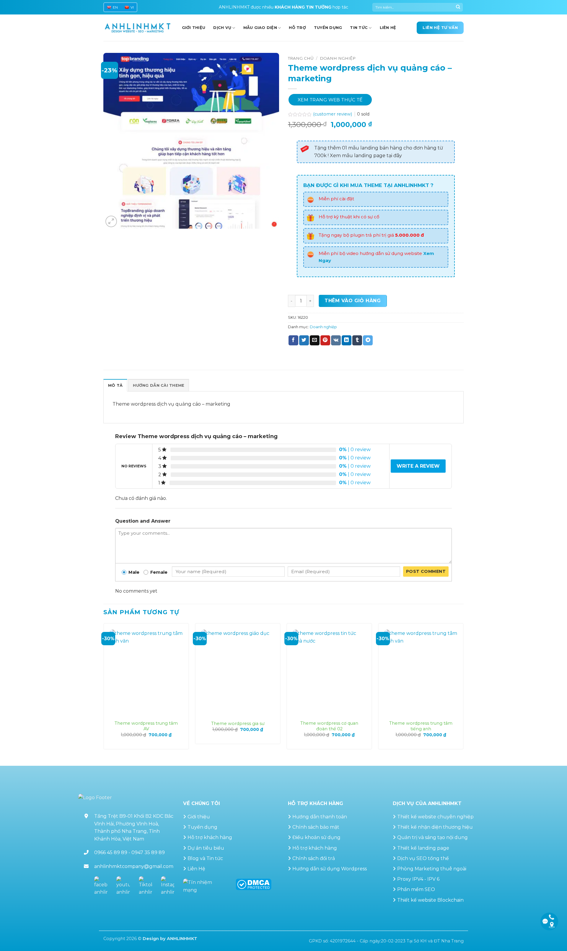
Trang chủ (301, 58)
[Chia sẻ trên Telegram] (368, 340)
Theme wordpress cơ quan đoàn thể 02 (329, 726)
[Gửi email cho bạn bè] (315, 340)
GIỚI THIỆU (194, 27)
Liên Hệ (196, 869)
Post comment (426, 571)
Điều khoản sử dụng (316, 837)
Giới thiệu (199, 817)
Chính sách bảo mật (315, 827)
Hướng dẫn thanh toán (319, 817)
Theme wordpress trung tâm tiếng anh (420, 726)
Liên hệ (388, 27)
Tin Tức (359, 27)
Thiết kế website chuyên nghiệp (435, 817)
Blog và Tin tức (205, 858)
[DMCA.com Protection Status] (253, 884)
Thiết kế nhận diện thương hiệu (435, 827)
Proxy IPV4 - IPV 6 (418, 879)
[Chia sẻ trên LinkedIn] (346, 340)
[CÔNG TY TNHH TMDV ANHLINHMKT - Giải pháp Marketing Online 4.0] (137, 28)
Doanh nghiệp (338, 58)
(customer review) (333, 114)
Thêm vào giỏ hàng (353, 300)
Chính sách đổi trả (313, 858)
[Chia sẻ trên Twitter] (304, 340)
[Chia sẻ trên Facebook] (293, 340)
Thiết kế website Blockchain (430, 900)
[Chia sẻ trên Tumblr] (357, 340)
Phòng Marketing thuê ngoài (431, 869)
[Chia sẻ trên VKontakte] (336, 340)
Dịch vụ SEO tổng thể (423, 858)
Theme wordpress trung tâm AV (146, 726)
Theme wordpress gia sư (238, 723)
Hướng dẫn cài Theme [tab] (158, 385)
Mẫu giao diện (260, 27)
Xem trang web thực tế (330, 100)
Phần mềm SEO (416, 889)
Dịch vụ (222, 27)
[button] (111, 221)
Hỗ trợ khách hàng (210, 837)
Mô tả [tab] (115, 385)
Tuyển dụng (328, 27)
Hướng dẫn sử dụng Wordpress (329, 869)
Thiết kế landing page (423, 848)
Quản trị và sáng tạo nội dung (432, 837)
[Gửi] (458, 7)
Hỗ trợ (297, 27)
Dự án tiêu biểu (206, 848)
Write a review (418, 466)
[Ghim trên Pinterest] (325, 340)
